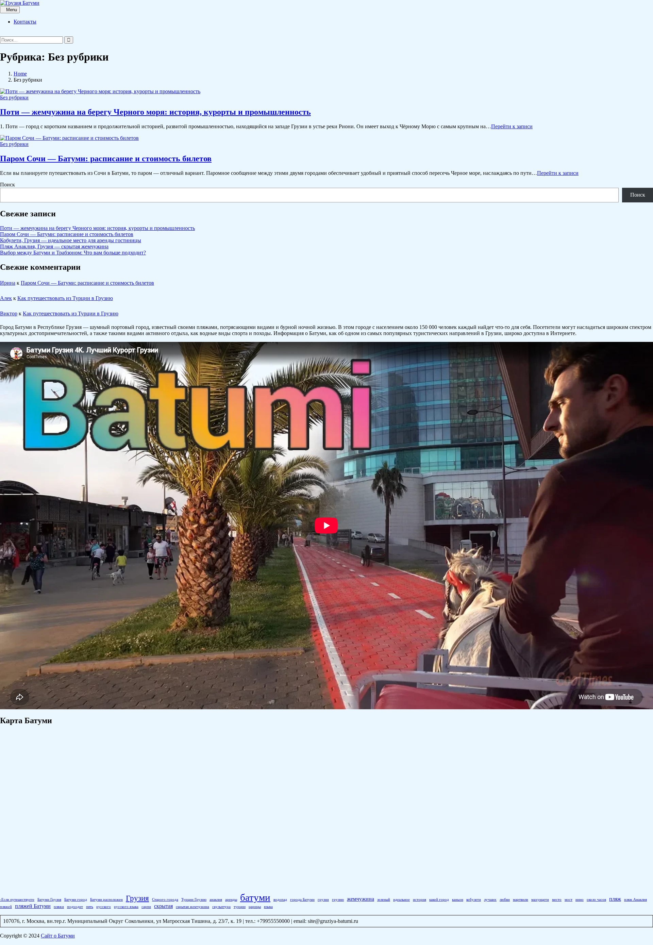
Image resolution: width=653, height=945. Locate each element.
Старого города (165, 899)
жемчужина (360, 899)
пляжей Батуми (33, 906)
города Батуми (302, 899)
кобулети (473, 899)
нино (579, 899)
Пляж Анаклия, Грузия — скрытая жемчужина (54, 246)
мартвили (520, 899)
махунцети (540, 899)
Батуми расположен (106, 899)
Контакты (25, 21)
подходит (75, 907)
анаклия (216, 899)
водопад (280, 899)
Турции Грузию (193, 899)
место (557, 899)
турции (240, 907)
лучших (490, 899)
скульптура (221, 907)
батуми (255, 897)
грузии (323, 899)
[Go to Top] (2, 942)
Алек (6, 298)
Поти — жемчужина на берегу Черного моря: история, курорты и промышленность (155, 111)
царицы (255, 907)
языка (268, 907)
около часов (596, 899)
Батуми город (75, 899)
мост (568, 899)
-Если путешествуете (17, 899)
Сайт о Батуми (58, 936)
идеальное (401, 899)
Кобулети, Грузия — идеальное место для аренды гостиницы (70, 240)
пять (89, 907)
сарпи (146, 907)
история (419, 899)
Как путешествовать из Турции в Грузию (65, 298)
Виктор (8, 313)
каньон (457, 899)
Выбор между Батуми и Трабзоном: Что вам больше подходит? (73, 252)
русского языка (126, 907)
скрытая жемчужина (192, 907)
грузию (338, 899)
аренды (231, 899)
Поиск (7, 184)
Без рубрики (14, 97)
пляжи (59, 907)
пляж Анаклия (635, 899)
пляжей (6, 907)
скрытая (163, 906)
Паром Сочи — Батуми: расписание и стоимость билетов (106, 158)
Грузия (137, 898)
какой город (439, 899)
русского (103, 907)
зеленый (383, 899)
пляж (615, 899)
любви (505, 899)
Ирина (7, 283)
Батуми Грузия (49, 899)
